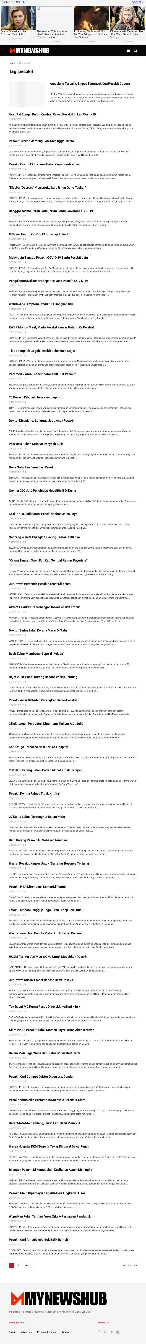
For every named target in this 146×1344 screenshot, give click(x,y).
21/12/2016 (16, 1035)
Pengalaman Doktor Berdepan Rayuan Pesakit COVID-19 (48, 281)
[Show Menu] (128, 50)
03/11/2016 (16, 1128)
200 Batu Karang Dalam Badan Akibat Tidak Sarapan (45, 770)
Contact (65, 1332)
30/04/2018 (16, 426)
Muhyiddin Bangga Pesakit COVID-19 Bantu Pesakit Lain (48, 257)
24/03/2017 (16, 868)
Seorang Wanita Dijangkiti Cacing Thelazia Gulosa (44, 537)
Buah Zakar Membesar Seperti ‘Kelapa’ (36, 653)
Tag (19, 63)
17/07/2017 (16, 822)
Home (12, 63)
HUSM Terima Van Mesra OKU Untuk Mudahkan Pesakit (48, 957)
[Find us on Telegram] (117, 1332)
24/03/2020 (16, 309)
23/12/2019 (16, 332)
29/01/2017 (16, 938)
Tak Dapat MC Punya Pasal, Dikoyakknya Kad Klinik (44, 1006)
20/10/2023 (56, 88)
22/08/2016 (16, 1244)
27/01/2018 (16, 565)
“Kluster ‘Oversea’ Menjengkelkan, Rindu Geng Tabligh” (47, 187)
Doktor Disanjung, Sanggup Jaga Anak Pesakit (41, 420)
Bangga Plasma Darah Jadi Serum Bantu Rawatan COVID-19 (51, 211)
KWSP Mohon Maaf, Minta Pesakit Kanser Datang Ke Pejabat (51, 327)
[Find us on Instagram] (111, 1332)
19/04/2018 (16, 449)
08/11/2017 (16, 659)
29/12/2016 (16, 985)
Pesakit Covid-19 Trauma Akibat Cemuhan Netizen (44, 164)
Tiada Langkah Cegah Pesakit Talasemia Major (42, 351)
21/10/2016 (16, 1151)
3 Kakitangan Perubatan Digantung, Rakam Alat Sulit (46, 723)
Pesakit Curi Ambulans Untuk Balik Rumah (38, 1240)
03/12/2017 (16, 612)
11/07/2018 (16, 402)
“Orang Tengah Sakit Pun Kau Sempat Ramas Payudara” (48, 560)
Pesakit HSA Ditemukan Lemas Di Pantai (37, 887)
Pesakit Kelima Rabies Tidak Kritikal (34, 793)
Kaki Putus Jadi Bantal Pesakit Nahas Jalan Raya (43, 514)
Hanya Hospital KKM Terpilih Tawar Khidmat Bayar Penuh (49, 1146)
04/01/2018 (16, 589)
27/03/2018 (16, 495)
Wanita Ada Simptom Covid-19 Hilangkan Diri (41, 304)
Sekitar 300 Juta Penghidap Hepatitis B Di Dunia (42, 490)
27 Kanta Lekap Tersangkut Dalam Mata (37, 817)
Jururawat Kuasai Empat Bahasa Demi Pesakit (41, 980)
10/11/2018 (16, 356)
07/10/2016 (16, 1175)
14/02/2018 (16, 542)
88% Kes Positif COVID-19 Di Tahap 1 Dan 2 (38, 234)
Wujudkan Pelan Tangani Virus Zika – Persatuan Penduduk (50, 1216)
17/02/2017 (16, 915)
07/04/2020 (16, 262)
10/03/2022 (16, 146)
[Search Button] (135, 50)
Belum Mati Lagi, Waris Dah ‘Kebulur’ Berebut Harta (44, 1053)
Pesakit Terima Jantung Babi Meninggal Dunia (41, 141)
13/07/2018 (16, 379)
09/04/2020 (16, 192)
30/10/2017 (16, 705)
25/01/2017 (16, 961)
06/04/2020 (16, 286)
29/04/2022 (16, 119)
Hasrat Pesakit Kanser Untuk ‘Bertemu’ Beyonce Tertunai (49, 863)
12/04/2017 (16, 845)
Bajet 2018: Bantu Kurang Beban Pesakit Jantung (43, 677)
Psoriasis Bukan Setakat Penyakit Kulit (36, 444)
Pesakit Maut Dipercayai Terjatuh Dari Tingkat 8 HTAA (47, 1193)
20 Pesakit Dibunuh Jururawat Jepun (34, 397)
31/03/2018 (16, 472)
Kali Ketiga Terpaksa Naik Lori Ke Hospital (38, 747)
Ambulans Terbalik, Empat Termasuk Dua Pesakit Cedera (90, 83)
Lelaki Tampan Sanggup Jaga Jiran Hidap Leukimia (45, 910)
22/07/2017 (16, 775)
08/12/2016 (16, 1058)
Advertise (26, 1332)
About (12, 1332)
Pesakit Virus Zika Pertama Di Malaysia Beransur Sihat (47, 1100)
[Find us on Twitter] (104, 1332)
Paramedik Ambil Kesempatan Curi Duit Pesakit (42, 374)
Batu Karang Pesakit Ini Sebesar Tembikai (38, 840)
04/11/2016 (16, 1105)
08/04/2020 (16, 239)
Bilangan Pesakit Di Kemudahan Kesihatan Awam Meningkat (51, 1170)
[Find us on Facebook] (99, 1332)
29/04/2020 (16, 169)
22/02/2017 (16, 891)
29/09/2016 (16, 1198)
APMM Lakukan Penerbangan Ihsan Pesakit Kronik (44, 607)
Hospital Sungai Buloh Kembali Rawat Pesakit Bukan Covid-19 (52, 114)
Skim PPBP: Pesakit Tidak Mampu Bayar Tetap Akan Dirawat (51, 1030)
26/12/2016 (16, 1012)
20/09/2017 (16, 728)
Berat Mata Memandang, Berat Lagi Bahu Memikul (44, 1123)
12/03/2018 (16, 519)
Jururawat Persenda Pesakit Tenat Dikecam (40, 584)
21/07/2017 (16, 798)
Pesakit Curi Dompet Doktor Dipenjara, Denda (41, 1076)
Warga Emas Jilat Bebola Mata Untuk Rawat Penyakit (46, 933)
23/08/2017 (16, 752)
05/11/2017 (16, 682)
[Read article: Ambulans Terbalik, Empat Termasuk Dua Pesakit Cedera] (27, 94)
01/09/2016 (16, 1221)
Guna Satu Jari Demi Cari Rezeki (31, 467)
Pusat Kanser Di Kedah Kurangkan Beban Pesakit (43, 700)
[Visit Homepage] (29, 50)
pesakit (27, 63)
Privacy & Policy (46, 1332)
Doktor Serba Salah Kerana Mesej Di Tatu (38, 630)
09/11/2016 (16, 1081)
